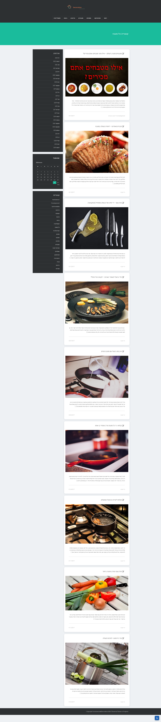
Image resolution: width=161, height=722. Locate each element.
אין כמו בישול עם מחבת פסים (111, 351)
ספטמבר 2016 (56, 127)
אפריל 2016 (57, 140)
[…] (102, 107)
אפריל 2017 (57, 103)
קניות (58, 262)
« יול (58, 185)
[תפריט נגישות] (157, 718)
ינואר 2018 (57, 82)
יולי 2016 (57, 133)
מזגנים (58, 234)
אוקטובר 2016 (56, 123)
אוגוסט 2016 (56, 130)
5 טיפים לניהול (56, 199)
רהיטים (58, 265)
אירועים (73, 18)
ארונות (58, 217)
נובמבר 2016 (56, 120)
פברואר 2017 (56, 109)
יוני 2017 (58, 96)
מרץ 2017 (57, 106)
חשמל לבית (57, 18)
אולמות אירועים (56, 206)
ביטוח (65, 18)
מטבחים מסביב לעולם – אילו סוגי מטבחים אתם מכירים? (102, 53)
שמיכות (58, 268)
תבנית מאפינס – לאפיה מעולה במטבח (108, 126)
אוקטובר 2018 (56, 75)
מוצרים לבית (56, 230)
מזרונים (58, 241)
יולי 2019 (57, 71)
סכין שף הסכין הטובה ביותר (112, 571)
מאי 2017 (57, 99)
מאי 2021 (57, 65)
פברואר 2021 (56, 68)
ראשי (105, 18)
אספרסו (89, 18)
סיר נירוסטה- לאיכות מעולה (112, 638)
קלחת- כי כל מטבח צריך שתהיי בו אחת (108, 425)
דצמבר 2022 (56, 61)
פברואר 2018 (56, 78)
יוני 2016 (58, 137)
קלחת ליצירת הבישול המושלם (111, 500)
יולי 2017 (57, 92)
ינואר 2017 (57, 113)
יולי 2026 (57, 58)
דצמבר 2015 (56, 147)
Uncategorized (121, 116)
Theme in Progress (122, 711)
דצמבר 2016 (56, 116)
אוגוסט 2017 (57, 89)
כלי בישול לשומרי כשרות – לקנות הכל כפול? (106, 277)
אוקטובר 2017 (56, 85)
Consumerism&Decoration (80, 6)
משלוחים (57, 251)
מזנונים (58, 237)
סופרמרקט (97, 18)
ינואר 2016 (57, 144)
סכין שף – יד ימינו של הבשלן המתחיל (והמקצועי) (105, 203)
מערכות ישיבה (56, 248)
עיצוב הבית (57, 258)
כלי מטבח (114, 116)
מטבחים (80, 18)
